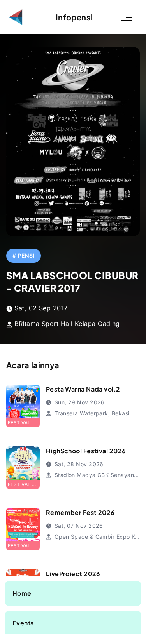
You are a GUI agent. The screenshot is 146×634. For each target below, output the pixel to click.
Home (22, 593)
